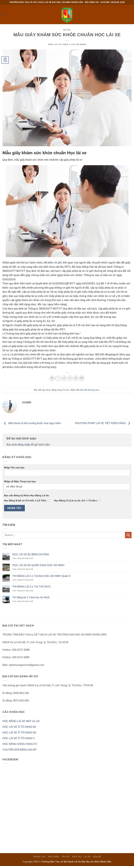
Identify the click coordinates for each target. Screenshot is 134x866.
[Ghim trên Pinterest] (76, 378)
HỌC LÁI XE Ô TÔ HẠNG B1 (19, 726)
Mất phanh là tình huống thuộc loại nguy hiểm (34, 423)
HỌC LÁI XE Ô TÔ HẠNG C (18, 738)
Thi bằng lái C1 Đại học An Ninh (31, 597)
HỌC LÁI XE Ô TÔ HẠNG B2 (19, 732)
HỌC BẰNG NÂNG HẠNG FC (19, 744)
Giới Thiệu (53, 857)
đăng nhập (24, 444)
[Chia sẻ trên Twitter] (64, 378)
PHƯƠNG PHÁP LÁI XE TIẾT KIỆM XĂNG (100, 423)
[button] (4, 14)
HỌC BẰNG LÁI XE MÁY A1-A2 (21, 721)
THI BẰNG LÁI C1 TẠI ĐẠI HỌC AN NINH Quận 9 (41, 576)
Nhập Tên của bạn (14, 467)
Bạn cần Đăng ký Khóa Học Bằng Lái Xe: (27, 495)
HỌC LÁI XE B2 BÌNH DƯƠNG (30, 554)
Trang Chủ (39, 857)
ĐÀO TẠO (77, 857)
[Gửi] (128, 535)
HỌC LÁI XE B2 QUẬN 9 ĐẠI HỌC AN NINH (38, 565)
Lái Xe (87, 857)
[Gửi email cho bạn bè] (70, 378)
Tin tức (67, 30)
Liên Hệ (97, 857)
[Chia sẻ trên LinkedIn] (81, 378)
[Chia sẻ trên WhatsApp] (52, 378)
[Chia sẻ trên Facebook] (58, 378)
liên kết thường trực (89, 390)
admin (83, 44)
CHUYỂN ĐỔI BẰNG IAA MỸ (19, 749)
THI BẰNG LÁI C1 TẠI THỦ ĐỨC (31, 586)
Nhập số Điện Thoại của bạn (20, 481)
